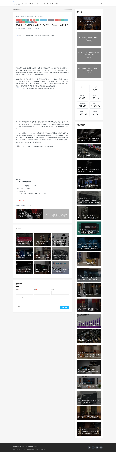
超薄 (63, 20)
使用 (27, 21)
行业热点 (24, 3)
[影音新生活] (16, 3)
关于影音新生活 (54, 3)
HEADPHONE (51, 20)
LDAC (56, 20)
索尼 (30, 21)
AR (26, 20)
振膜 (36, 21)
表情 (19, 306)
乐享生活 (38, 3)
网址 (52, 289)
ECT (34, 20)
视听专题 (45, 3)
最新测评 (31, 3)
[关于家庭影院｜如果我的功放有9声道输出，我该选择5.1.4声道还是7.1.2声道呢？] (26, 205)
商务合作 (36, 446)
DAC (31, 20)
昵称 (17, 289)
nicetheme (43, 449)
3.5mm (17, 20)
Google (37, 20)
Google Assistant (43, 20)
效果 (33, 21)
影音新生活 (23, 449)
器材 (23, 21)
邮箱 (35, 289)
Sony (59, 20)
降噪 (17, 21)
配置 (20, 21)
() (22, 200)
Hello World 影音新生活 (27, 446)
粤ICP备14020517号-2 (30, 449)
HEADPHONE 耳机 (21, 28)
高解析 (66, 20)
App (23, 20)
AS (28, 20)
